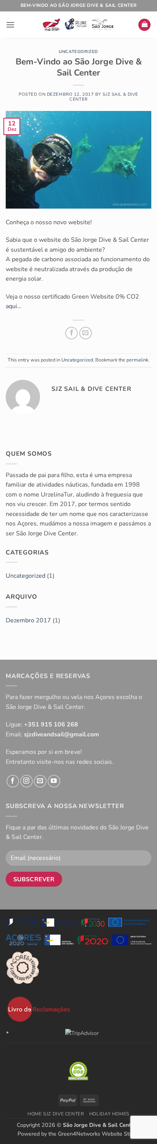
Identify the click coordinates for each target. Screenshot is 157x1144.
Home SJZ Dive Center (55, 1114)
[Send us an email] (40, 781)
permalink (137, 360)
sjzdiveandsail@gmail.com (61, 734)
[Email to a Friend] (85, 333)
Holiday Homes (109, 1114)
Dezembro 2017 (28, 620)
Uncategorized (78, 52)
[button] (10, 24)
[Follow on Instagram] (26, 781)
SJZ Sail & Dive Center (103, 97)
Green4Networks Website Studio (98, 1134)
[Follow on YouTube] (54, 781)
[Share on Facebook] (71, 333)
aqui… (13, 306)
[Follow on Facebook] (12, 781)
